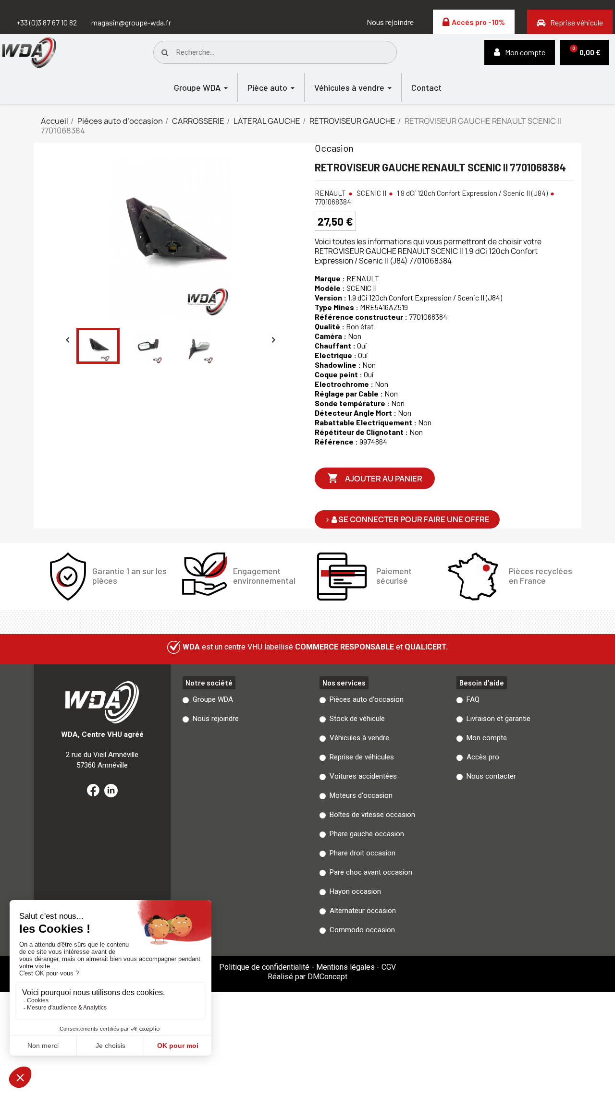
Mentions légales (345, 967)
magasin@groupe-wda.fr (131, 22)
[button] (390, 22)
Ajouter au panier (374, 478)
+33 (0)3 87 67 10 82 (46, 22)
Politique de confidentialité (264, 967)
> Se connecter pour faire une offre (407, 519)
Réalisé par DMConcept (307, 976)
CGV (388, 967)
